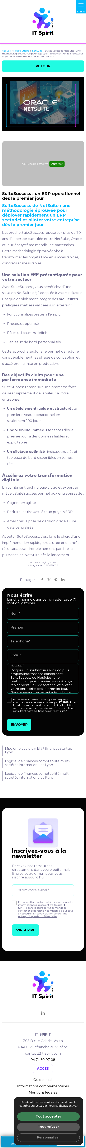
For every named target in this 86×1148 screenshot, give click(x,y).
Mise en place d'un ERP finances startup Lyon (38, 750)
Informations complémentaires (43, 1086)
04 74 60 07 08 (42, 1060)
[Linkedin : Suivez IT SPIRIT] (43, 1013)
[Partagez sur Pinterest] (56, 580)
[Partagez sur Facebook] (42, 580)
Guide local (42, 1080)
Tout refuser (48, 1127)
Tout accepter (48, 1116)
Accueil (6, 50)
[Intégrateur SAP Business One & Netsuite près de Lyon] (43, 22)
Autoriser (57, 163)
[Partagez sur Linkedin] (63, 580)
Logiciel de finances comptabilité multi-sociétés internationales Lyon (38, 763)
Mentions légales (43, 1092)
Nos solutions (21, 50)
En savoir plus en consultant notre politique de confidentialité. (44, 709)
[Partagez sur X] (49, 580)
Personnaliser (48, 1137)
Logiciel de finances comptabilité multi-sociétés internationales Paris (38, 775)
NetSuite (37, 50)
